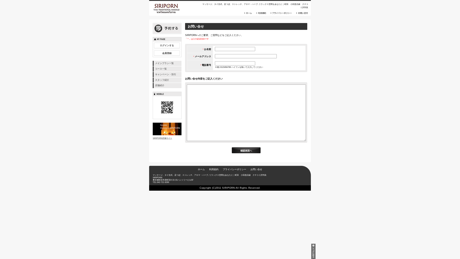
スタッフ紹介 (162, 80)
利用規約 (213, 169)
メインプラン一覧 (164, 63)
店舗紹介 (159, 85)
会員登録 (167, 53)
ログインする (167, 45)
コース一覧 (161, 68)
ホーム (201, 169)
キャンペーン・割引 (165, 74)
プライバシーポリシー (234, 169)
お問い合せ (256, 169)
